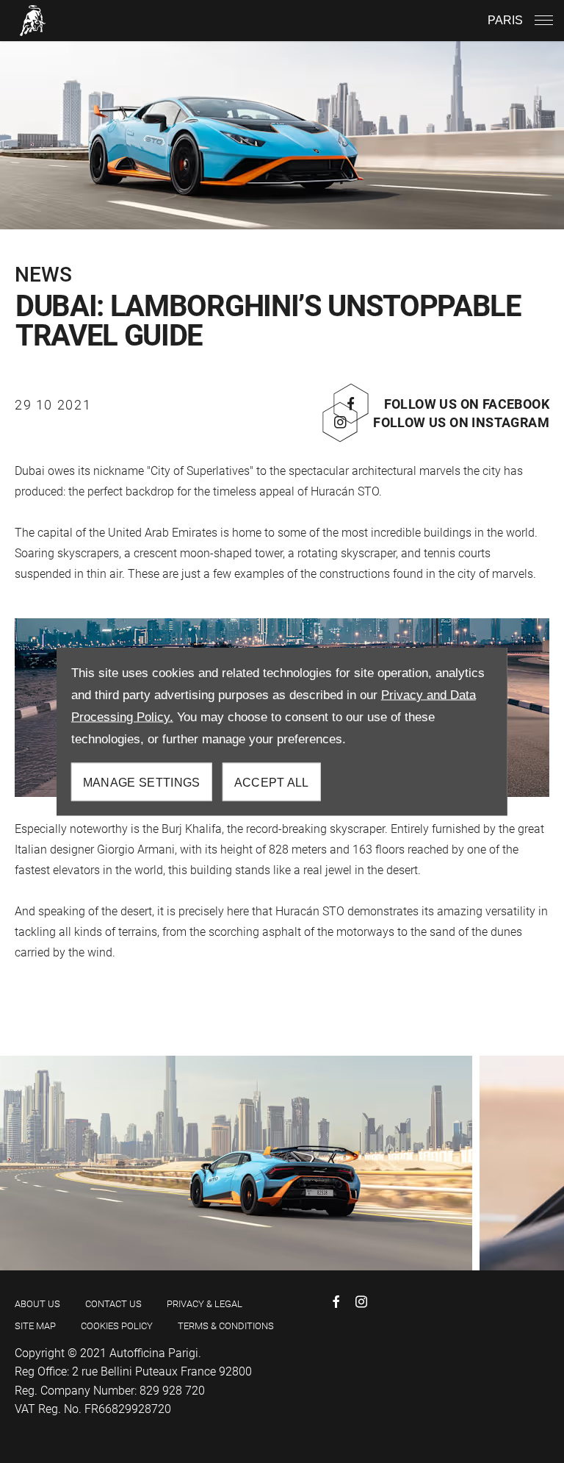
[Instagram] (361, 1301)
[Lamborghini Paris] (33, 20)
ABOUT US (37, 1303)
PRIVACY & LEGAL (204, 1303)
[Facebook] (336, 1301)
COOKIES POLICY (117, 1325)
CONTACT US (113, 1303)
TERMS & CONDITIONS (226, 1325)
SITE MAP (35, 1325)
